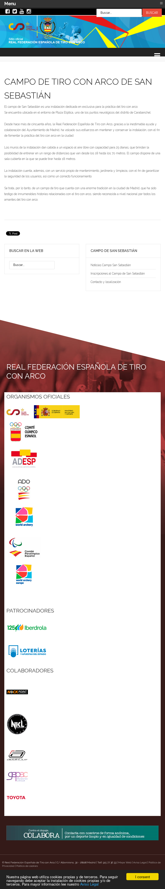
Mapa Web (124, 862)
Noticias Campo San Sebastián (111, 265)
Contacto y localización (106, 282)
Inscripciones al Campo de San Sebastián (118, 273)
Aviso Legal (89, 884)
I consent (142, 876)
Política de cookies (27, 865)
